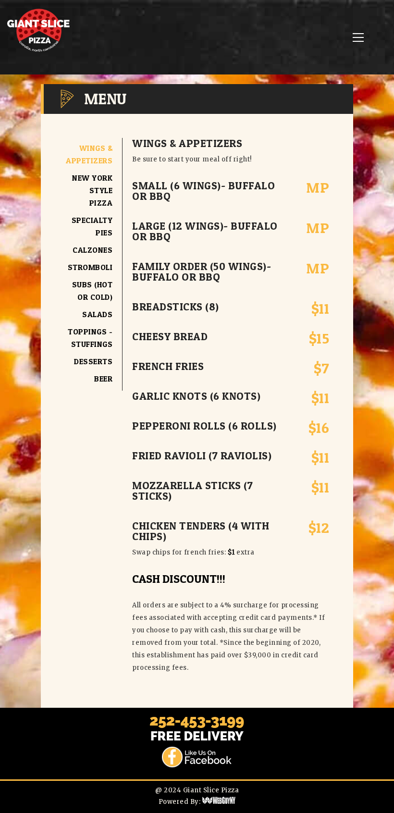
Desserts (93, 361)
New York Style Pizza (92, 190)
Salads (97, 314)
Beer (103, 378)
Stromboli (90, 267)
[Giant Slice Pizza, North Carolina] (38, 51)
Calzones (92, 250)
